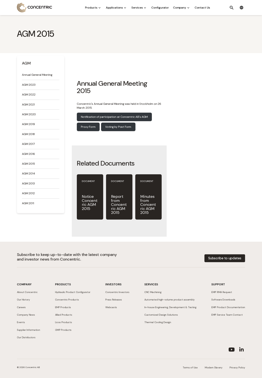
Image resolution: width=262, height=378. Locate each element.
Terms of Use (190, 367)
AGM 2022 (28, 94)
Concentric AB (34, 7)
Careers (21, 307)
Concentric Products (67, 299)
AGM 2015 (28, 164)
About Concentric (27, 292)
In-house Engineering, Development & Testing (170, 307)
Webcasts (111, 307)
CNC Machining (152, 292)
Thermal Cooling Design (157, 322)
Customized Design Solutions (161, 314)
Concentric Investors (117, 292)
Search (231, 8)
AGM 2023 (28, 85)
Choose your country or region (241, 8)
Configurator (160, 7)
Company (179, 7)
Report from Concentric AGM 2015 (119, 204)
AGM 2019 (28, 124)
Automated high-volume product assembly (169, 299)
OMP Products (63, 329)
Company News (26, 314)
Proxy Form (88, 127)
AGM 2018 (28, 134)
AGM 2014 (28, 173)
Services (137, 7)
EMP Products (63, 307)
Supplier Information (28, 329)
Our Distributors (26, 337)
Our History (23, 299)
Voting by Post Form (118, 127)
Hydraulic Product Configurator (73, 292)
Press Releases (113, 299)
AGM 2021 (28, 104)
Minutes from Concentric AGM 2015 (148, 204)
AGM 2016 (28, 154)
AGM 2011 (28, 203)
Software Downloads (223, 299)
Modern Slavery (213, 367)
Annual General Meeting (37, 75)
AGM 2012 (28, 193)
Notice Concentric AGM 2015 (89, 202)
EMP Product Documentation (228, 307)
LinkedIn (241, 348)
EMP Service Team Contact (227, 314)
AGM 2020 (29, 114)
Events (21, 322)
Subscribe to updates (224, 258)
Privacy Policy (237, 367)
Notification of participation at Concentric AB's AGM (114, 117)
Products (91, 7)
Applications (114, 7)
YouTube (231, 348)
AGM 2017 (28, 144)
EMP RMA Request (221, 292)
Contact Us (202, 7)
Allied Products (63, 314)
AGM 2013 (28, 183)
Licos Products (63, 322)
